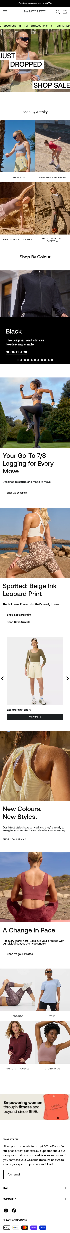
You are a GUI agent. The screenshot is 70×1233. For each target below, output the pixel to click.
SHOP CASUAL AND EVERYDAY (52, 240)
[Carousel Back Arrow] (3, 678)
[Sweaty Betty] (35, 11)
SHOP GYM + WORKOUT (52, 177)
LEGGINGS (18, 1016)
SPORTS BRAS (53, 1068)
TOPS (52, 1016)
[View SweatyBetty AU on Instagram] (5, 1210)
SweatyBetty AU (19, 1220)
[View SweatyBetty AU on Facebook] (13, 1210)
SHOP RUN (19, 177)
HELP (5, 1188)
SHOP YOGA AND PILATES (17, 239)
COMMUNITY (9, 1199)
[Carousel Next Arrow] (62, 317)
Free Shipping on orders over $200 (35, 3)
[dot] (18, 360)
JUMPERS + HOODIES (17, 1068)
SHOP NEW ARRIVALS (15, 839)
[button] (57, 11)
